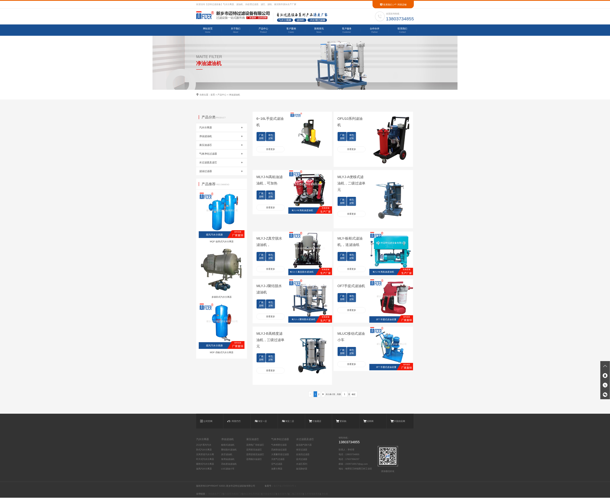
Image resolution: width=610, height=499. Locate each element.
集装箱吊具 (283, 493)
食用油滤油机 (227, 459)
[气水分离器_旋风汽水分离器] (234, 15)
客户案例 (291, 30)
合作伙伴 (374, 30)
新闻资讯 (319, 30)
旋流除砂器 (301, 468)
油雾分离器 (276, 468)
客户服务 (347, 30)
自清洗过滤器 (302, 454)
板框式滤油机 (227, 445)
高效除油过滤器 (279, 449)
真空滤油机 (226, 454)
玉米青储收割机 (312, 493)
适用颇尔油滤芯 (254, 459)
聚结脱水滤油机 (229, 449)
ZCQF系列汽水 (203, 445)
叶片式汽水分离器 (205, 459)
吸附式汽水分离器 (205, 464)
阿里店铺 (402, 4)
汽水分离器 (202, 439)
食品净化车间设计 (253, 493)
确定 (354, 394)
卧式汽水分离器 (204, 449)
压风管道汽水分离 (205, 454)
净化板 (324, 493)
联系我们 (387, 4)
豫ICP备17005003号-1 (285, 486)
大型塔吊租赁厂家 (234, 493)
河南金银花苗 (269, 493)
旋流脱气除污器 (304, 445)
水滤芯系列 (301, 464)
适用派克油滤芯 (254, 449)
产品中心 (263, 30)
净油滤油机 (234, 94)
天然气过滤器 (278, 459)
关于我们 (235, 30)
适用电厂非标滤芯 (255, 445)
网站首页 (208, 30)
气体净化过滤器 (280, 439)
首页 (212, 94)
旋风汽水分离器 (204, 468)
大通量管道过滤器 (280, 454)
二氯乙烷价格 (296, 493)
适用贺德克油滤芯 (255, 454)
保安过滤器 (301, 449)
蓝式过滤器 (301, 459)
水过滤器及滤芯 (305, 439)
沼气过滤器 (276, 464)
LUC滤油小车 (227, 468)
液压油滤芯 (252, 439)
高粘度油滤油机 (229, 464)
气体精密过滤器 (279, 445)
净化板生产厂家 (216, 493)
